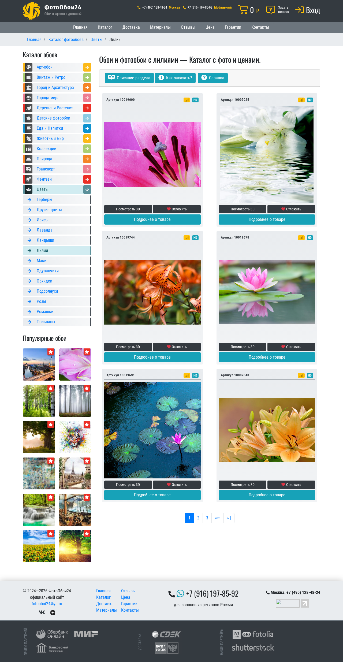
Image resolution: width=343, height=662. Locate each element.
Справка (216, 77)
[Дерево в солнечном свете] (75, 545)
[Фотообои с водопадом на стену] (39, 509)
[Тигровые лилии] (152, 292)
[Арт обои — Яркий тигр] (75, 436)
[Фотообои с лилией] (152, 154)
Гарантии (233, 27)
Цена (210, 27)
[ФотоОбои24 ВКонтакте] (42, 612)
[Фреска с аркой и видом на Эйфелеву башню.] (75, 473)
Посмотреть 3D (128, 209)
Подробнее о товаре (152, 219)
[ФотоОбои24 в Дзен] (52, 612)
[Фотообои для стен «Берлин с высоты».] (39, 364)
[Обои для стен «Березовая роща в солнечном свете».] (39, 400)
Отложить (179, 209)
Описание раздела (133, 77)
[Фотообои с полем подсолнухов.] (39, 545)
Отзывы (188, 27)
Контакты (260, 27)
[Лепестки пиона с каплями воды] (75, 364)
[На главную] (31, 11)
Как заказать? (178, 77)
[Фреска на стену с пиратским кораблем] (75, 509)
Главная (80, 27)
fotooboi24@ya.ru (47, 603)
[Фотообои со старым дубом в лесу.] (39, 436)
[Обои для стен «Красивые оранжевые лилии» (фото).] (267, 429)
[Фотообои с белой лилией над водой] (267, 154)
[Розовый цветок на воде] (267, 292)
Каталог (105, 27)
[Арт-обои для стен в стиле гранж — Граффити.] (39, 473)
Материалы (160, 27)
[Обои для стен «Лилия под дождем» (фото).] (152, 429)
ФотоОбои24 (62, 6)
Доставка (131, 27)
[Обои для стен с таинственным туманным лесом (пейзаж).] (75, 400)
